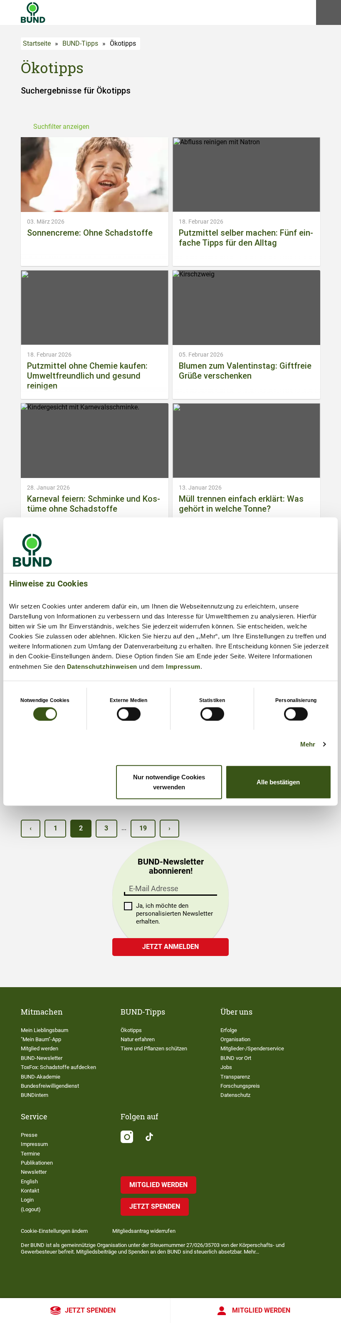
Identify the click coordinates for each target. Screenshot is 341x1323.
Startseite (37, 43)
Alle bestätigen (278, 782)
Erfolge (228, 1030)
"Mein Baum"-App (41, 1039)
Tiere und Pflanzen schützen (154, 1048)
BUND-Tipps (80, 43)
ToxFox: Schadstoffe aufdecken (58, 1067)
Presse (29, 1135)
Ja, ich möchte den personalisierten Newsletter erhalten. (174, 913)
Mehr (307, 743)
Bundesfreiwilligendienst (50, 1086)
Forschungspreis (240, 1086)
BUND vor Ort (235, 1058)
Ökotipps (131, 1030)
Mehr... (251, 1252)
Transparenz (235, 1077)
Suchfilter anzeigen (61, 127)
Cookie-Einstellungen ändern (54, 1231)
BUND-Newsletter (41, 1058)
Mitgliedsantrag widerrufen (143, 1231)
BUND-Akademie (40, 1077)
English (29, 1181)
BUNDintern (34, 1095)
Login (27, 1200)
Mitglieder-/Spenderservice (252, 1048)
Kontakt (30, 1190)
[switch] (129, 713)
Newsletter (34, 1172)
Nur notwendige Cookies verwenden (169, 782)
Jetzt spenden (90, 1310)
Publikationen (37, 1163)
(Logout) (31, 1209)
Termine (30, 1154)
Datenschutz (235, 1095)
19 (143, 828)
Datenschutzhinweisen (102, 666)
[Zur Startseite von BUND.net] (33, 12)
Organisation (235, 1039)
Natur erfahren (138, 1039)
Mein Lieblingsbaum (44, 1030)
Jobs (226, 1067)
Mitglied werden (261, 1310)
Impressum (183, 666)
